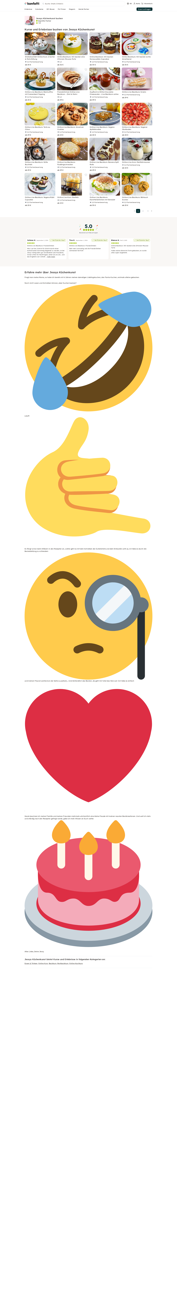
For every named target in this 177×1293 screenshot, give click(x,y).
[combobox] (83, 3)
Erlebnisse (28, 9)
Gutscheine (39, 9)
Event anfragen (144, 9)
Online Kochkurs (76, 963)
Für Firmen (62, 9)
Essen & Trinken (31, 963)
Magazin (72, 9)
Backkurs (53, 963)
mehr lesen (51, 257)
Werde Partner (83, 9)
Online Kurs (43, 963)
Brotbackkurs (62, 963)
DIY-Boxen (51, 9)
